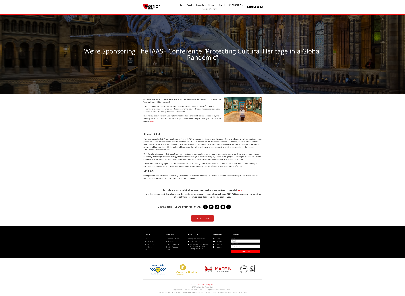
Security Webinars (209, 9)
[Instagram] (251, 7)
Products (200, 5)
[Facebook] (258, 7)
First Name (235, 244)
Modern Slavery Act (205, 284)
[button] (202, 218)
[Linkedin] (248, 7)
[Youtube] (254, 7)
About (189, 5)
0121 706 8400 (233, 5)
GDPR (194, 284)
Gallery (211, 5)
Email (233, 238)
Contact (222, 5)
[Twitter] (261, 7)
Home (182, 5)
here (152, 121)
